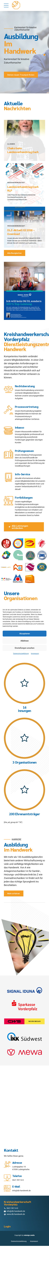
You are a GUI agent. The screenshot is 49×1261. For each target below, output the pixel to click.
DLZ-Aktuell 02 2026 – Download (21, 231)
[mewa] (24, 1052)
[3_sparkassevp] (24, 1006)
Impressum (35, 654)
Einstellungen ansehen (24, 648)
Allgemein (11, 144)
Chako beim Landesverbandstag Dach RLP (23, 151)
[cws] (24, 1021)
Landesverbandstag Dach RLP (23, 188)
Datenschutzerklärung (21, 654)
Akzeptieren (24, 633)
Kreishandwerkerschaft (16, 183)
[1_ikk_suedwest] (24, 1036)
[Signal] (24, 990)
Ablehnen (25, 641)
